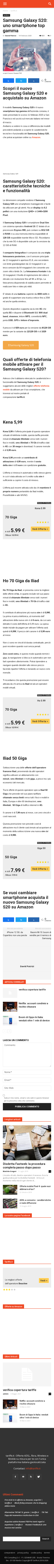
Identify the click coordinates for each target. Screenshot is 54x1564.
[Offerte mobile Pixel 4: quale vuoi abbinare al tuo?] (10, 1190)
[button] (50, 4)
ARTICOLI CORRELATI (14, 982)
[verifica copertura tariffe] (10, 993)
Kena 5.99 (40, 508)
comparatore (9, 1552)
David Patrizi (10, 36)
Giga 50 (41, 848)
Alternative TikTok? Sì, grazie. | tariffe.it (22, 1512)
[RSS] (31, 1477)
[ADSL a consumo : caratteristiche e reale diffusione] (10, 1203)
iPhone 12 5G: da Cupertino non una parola (15, 934)
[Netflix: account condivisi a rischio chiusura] (10, 1007)
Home (5, 10)
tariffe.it (14, 10)
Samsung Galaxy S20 (21, 345)
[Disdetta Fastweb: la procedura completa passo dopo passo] (27, 1142)
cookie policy (36, 1552)
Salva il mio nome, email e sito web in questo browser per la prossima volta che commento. (26, 1099)
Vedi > (43, 1280)
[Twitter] (39, 1477)
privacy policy (23, 1552)
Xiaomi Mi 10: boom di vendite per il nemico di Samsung (40, 935)
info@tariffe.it (33, 1468)
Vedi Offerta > (40, 529)
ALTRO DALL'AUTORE (37, 982)
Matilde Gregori (9, 1171)
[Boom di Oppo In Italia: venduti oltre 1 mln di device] (10, 1021)
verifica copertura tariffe (32, 989)
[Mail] (23, 1477)
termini (47, 1552)
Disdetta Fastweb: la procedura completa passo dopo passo (24, 1165)
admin (5, 1394)
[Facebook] (15, 1477)
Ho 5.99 (41, 700)
